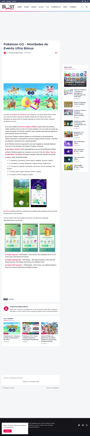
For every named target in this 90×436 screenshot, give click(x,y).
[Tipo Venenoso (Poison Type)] (68, 151)
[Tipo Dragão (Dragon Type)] (68, 167)
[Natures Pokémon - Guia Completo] (68, 104)
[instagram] (87, 1)
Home (3, 1)
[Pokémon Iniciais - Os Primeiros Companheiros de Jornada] (68, 123)
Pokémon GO (56, 7)
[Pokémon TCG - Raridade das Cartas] (68, 134)
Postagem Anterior (9, 388)
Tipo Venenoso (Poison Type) (79, 150)
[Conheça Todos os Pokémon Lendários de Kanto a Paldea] (68, 112)
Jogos (41, 7)
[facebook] (82, 1)
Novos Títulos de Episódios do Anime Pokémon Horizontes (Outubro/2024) (48, 338)
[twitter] (85, 1)
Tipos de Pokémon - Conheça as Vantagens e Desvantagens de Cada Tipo (80, 93)
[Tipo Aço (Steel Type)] (68, 159)
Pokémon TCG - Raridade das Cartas (79, 133)
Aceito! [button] (7, 431)
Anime (19, 7)
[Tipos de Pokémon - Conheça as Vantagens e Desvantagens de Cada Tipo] (68, 92)
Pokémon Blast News (19, 307)
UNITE (65, 7)
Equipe (9, 1)
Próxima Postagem (53, 388)
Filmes (26, 7)
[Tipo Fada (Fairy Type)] (68, 143)
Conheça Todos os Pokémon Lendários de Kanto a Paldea (80, 113)
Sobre (14, 1)
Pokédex (73, 7)
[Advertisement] (45, 26)
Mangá (33, 7)
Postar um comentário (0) (31, 381)
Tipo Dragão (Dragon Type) (78, 166)
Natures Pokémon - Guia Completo (80, 103)
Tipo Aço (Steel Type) (79, 158)
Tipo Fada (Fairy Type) (79, 142)
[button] (82, 7)
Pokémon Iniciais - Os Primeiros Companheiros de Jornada (80, 123)
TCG (47, 7)
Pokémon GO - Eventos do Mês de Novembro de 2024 (12, 337)
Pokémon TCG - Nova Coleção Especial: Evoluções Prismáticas (30, 337)
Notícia (11, 299)
